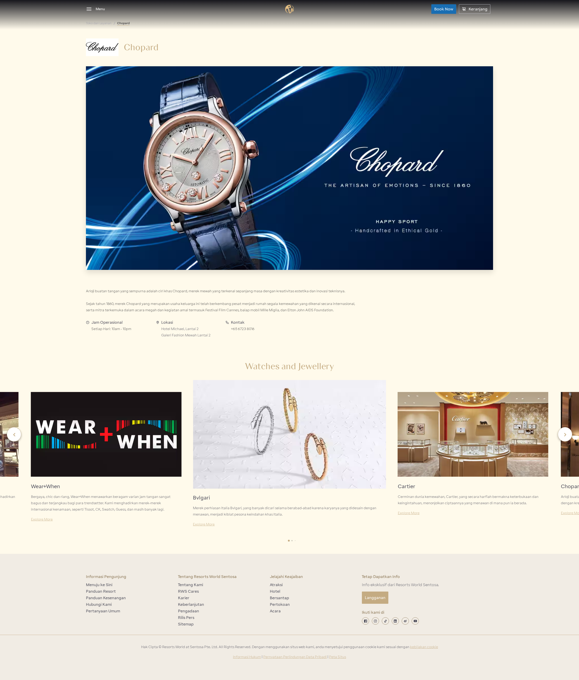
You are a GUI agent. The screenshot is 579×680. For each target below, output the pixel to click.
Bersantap (279, 598)
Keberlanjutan (191, 604)
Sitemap (186, 624)
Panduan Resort (101, 591)
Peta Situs (337, 657)
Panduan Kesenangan (106, 598)
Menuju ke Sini (99, 585)
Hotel (275, 591)
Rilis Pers (186, 617)
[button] (14, 434)
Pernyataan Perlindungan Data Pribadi (295, 657)
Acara (275, 611)
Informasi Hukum (247, 657)
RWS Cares (188, 591)
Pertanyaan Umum (103, 611)
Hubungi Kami (99, 604)
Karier (183, 598)
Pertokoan (280, 604)
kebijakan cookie (424, 647)
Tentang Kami (190, 585)
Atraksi (276, 585)
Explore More (42, 519)
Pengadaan (188, 611)
